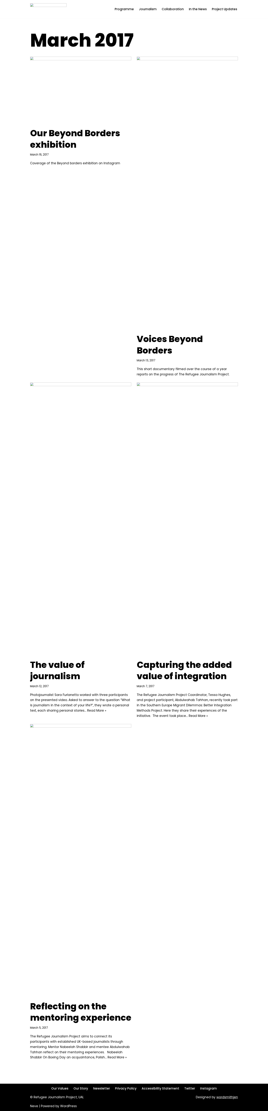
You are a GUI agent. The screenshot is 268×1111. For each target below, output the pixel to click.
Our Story (80, 1088)
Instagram (208, 1088)
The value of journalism (57, 670)
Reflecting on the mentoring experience (80, 1012)
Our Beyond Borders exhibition (75, 139)
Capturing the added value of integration (184, 670)
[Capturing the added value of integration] (187, 519)
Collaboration (173, 9)
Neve (34, 1106)
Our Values (59, 1088)
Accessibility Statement (160, 1088)
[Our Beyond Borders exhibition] (80, 90)
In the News (198, 9)
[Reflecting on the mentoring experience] (80, 860)
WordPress (68, 1106)
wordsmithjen (227, 1097)
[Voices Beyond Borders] (187, 193)
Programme (124, 9)
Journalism (148, 9)
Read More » (96, 710)
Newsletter (101, 1088)
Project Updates (224, 9)
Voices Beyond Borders (170, 344)
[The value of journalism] (80, 519)
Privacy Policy (126, 1088)
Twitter (189, 1088)
